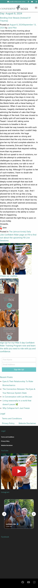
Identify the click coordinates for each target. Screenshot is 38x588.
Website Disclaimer (27, 423)
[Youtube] (28, 582)
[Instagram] (34, 582)
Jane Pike (12, 28)
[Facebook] (22, 582)
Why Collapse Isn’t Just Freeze (16, 408)
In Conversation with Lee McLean (17, 397)
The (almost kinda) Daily (20, 231)
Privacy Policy (8, 423)
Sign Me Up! (19, 369)
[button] (36, 8)
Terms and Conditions (12, 418)
